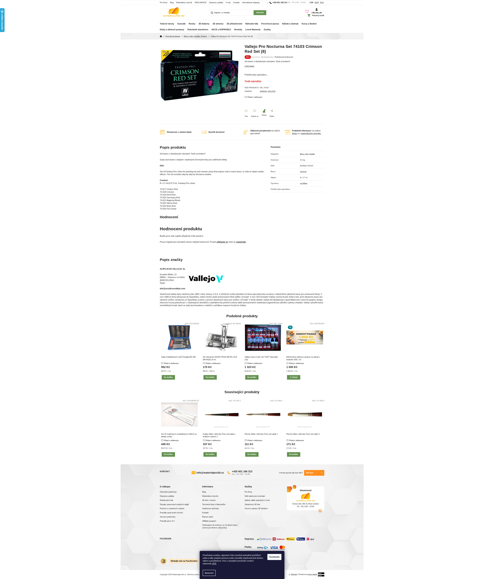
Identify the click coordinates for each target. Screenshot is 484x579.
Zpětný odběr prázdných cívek (257, 500)
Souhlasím (274, 557)
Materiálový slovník (184, 2)
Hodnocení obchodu (210, 508)
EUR (317, 2)
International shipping (250, 2)
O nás (228, 2)
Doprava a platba (216, 2)
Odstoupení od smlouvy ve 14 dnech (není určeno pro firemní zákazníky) (219, 526)
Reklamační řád (166, 500)
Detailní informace (284, 66)
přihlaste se (222, 242)
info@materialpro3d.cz (210, 472)
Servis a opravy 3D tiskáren (256, 508)
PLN (322, 2)
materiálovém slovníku (311, 133)
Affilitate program (209, 521)
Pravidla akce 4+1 (167, 521)
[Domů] (162, 36)
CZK (311, 2)
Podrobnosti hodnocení (284, 57)
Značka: (267, 91)
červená (303, 172)
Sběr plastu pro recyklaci (255, 496)
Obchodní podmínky (168, 492)
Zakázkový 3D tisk (252, 504)
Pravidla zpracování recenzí (171, 513)
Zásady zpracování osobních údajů (174, 504)
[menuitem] (167, 23)
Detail (294, 377)
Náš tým (309, 473)
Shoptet (294, 574)
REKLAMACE (201, 2)
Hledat (260, 12)
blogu (294, 133)
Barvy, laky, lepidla (307, 154)
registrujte (241, 242)
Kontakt (236, 2)
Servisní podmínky (167, 517)
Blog (172, 2)
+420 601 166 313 (242, 471)
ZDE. (214, 564)
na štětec (303, 183)
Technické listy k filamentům (213, 504)
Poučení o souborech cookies (172, 508)
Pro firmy (163, 2)
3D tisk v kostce (209, 500)
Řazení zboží (207, 517)
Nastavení (209, 573)
